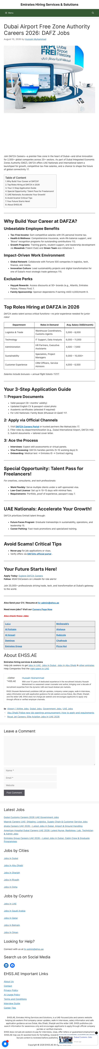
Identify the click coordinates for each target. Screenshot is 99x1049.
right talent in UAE (39, 668)
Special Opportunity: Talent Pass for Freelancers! (30, 191)
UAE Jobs (68, 708)
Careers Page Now (42, 609)
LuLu (8, 624)
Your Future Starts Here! (18, 201)
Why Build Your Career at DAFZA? (23, 181)
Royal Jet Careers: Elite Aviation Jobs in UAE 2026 (33, 716)
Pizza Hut (61, 646)
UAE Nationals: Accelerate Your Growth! (26, 194)
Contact (8, 986)
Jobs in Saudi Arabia (14, 911)
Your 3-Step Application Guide (21, 188)
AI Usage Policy (12, 994)
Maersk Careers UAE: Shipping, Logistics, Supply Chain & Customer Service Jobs (46, 821)
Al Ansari (10, 635)
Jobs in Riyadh (11, 879)
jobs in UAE (35, 665)
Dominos (10, 640)
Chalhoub (61, 640)
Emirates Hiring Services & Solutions (49, 4)
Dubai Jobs (36, 708)
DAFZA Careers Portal (27, 426)
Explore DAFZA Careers (31, 576)
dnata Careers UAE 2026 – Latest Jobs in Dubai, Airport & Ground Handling (43, 826)
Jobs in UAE (10, 903)
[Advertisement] (49, 136)
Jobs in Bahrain (12, 925)
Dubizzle (61, 635)
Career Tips (10, 1008)
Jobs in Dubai (49, 665)
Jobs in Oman (11, 932)
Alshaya (60, 629)
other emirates (86, 665)
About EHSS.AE (14, 204)
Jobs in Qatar (11, 918)
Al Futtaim (10, 629)
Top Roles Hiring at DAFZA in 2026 (23, 184)
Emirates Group (13, 646)
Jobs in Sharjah (12, 872)
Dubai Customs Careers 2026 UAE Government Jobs (31, 817)
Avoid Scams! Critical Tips (19, 198)
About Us (9, 981)
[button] (92, 13)
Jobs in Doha (10, 887)
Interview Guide (12, 1003)
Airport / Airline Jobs (18, 708)
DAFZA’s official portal (39, 554)
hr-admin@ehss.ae (48, 603)
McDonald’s (62, 624)
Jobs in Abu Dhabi (66, 665)
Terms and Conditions (15, 999)
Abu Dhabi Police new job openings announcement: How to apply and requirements (50, 712)
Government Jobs (52, 708)
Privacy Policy (11, 990)
